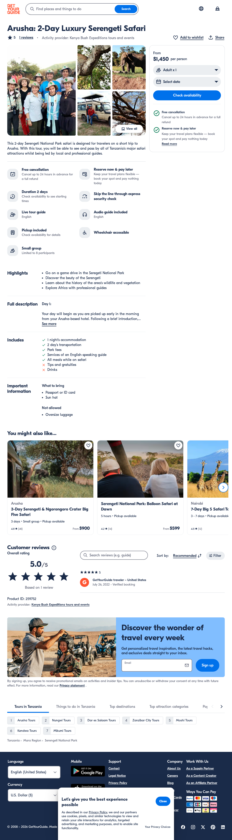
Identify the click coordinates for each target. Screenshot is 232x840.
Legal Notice (117, 776)
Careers (172, 776)
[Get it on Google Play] (88, 772)
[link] (50, 487)
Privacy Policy (118, 783)
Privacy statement (72, 685)
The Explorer (173, 807)
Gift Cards (174, 797)
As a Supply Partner (200, 768)
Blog (170, 783)
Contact (114, 768)
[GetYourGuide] (13, 9)
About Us (174, 768)
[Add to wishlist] (88, 445)
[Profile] (217, 9)
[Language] (201, 8)
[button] (20, 37)
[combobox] (70, 9)
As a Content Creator (201, 776)
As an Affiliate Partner (201, 783)
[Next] (223, 487)
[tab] (28, 707)
